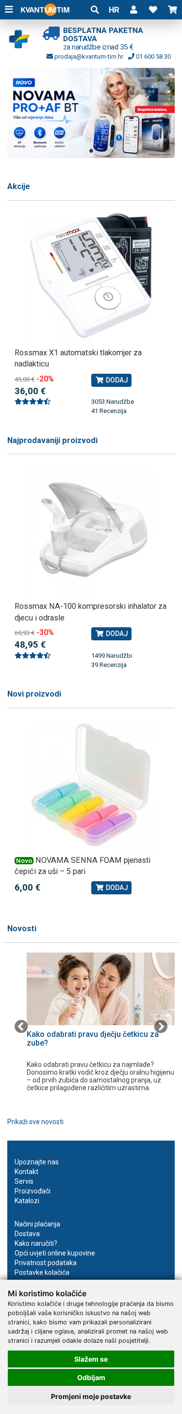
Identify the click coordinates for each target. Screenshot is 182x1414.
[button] (133, 9)
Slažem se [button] (91, 1359)
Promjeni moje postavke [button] (91, 1396)
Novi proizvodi (34, 694)
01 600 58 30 (152, 56)
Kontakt (26, 1172)
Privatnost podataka (46, 1263)
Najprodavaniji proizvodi (52, 440)
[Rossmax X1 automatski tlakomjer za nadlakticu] (91, 278)
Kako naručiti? (36, 1243)
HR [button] (114, 10)
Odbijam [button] (91, 1377)
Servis (24, 1181)
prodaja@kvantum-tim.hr (88, 56)
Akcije (18, 186)
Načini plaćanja (37, 1224)
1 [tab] (91, 151)
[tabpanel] (91, 113)
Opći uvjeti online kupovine (55, 1253)
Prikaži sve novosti (35, 1122)
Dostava (27, 1234)
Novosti (21, 928)
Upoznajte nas (37, 1162)
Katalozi (27, 1201)
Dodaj (116, 380)
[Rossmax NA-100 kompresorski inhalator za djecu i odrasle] (91, 531)
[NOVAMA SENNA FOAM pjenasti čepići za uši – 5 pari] (91, 785)
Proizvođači (32, 1191)
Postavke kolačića (42, 1272)
